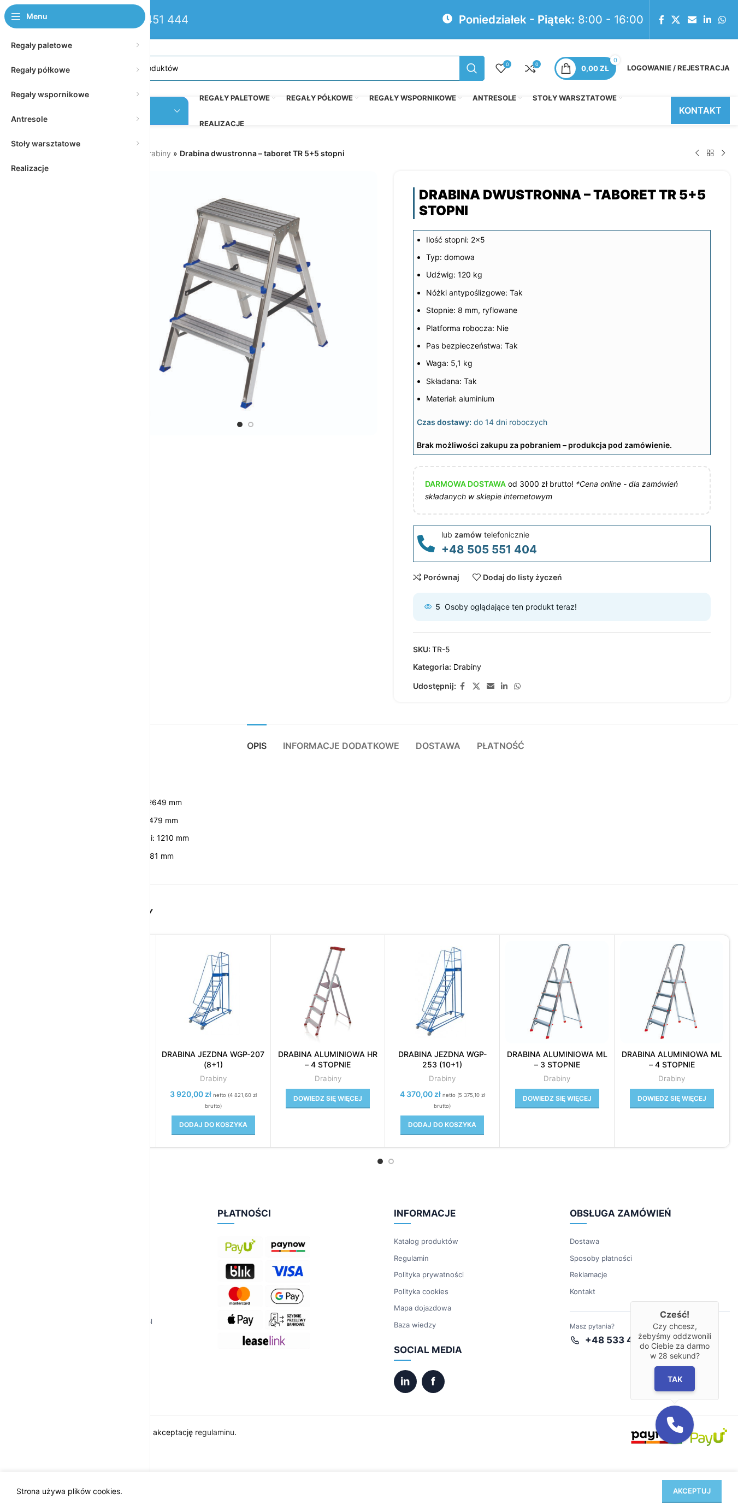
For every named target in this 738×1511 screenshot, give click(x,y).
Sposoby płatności (601, 1258)
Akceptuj (692, 1490)
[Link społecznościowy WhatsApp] (722, 19)
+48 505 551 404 (489, 549)
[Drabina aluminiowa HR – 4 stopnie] (328, 992)
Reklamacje (588, 1274)
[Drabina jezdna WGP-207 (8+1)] (213, 992)
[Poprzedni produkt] (697, 153)
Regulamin (411, 1258)
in (405, 1381)
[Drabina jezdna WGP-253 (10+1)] (442, 992)
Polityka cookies (421, 1291)
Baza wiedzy (415, 1324)
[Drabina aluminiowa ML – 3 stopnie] (557, 992)
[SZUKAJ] (472, 68)
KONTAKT (700, 110)
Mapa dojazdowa (422, 1307)
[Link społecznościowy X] (676, 19)
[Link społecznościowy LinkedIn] (707, 19)
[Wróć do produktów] (710, 153)
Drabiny (157, 153)
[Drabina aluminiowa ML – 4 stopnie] (671, 992)
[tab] (257, 740)
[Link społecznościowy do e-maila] (692, 19)
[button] (213, 1125)
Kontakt (582, 1291)
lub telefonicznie (485, 534)
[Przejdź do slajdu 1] (240, 424)
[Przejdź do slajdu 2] (250, 424)
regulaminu (214, 1432)
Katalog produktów (426, 1241)
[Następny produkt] (723, 153)
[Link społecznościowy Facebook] (661, 19)
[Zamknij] (719, 1301)
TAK (675, 1378)
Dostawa (584, 1241)
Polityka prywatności (429, 1274)
